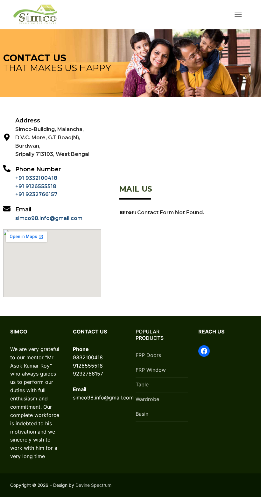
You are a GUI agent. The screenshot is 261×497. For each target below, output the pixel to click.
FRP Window (151, 370)
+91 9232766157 (36, 194)
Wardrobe (147, 399)
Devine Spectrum (93, 485)
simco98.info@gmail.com (48, 218)
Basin (142, 414)
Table (142, 384)
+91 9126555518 (35, 186)
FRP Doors (148, 355)
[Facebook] (204, 351)
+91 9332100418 (36, 178)
